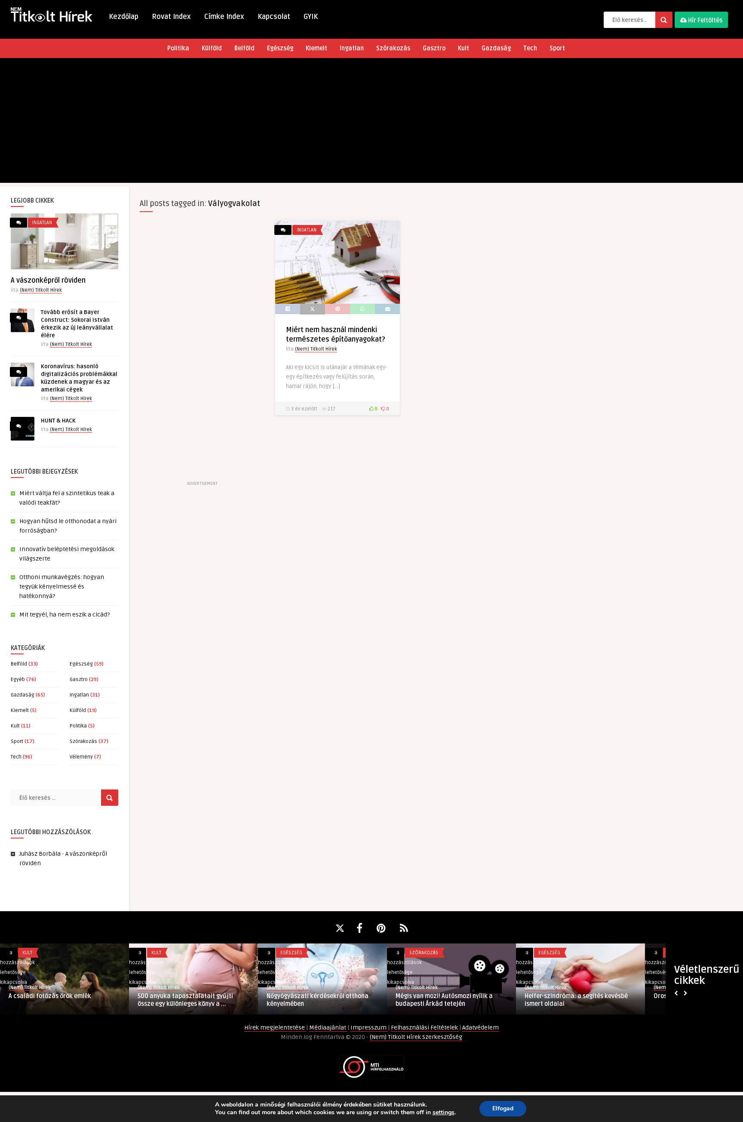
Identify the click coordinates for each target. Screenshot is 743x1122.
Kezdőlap (123, 16)
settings (443, 1112)
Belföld (244, 48)
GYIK (311, 16)
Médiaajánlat (328, 1027)
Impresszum (369, 1027)
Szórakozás (393, 48)
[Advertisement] (371, 122)
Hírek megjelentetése (275, 1027)
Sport (557, 48)
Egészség (280, 48)
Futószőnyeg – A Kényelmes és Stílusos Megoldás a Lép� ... (579, 1000)
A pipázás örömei (162, 996)
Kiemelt (316, 48)
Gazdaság (496, 48)
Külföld (212, 48)
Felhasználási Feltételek (425, 1027)
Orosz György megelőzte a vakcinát (59, 996)
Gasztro (434, 48)
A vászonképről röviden (48, 280)
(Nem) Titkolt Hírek (41, 290)
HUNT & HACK (58, 420)
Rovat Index (171, 16)
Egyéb (18, 679)
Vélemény (81, 757)
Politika (178, 48)
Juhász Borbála (40, 853)
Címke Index (224, 16)
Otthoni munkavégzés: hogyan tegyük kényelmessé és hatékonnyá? (61, 586)
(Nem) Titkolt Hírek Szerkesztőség (416, 1037)
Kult (463, 48)
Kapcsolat (274, 16)
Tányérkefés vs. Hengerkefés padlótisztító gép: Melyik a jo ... (440, 1000)
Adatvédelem (480, 1027)
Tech (530, 48)
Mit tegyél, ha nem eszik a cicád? (64, 614)
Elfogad (502, 1108)
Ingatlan (352, 48)
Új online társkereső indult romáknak (319, 996)
